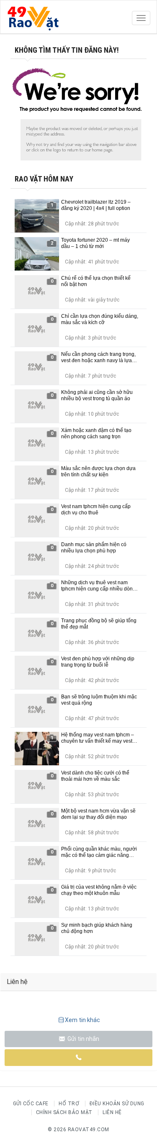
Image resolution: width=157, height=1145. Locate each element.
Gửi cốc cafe (31, 1104)
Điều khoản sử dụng (117, 1104)
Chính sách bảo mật (64, 1112)
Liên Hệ (112, 1112)
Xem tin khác (82, 1020)
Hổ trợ (69, 1104)
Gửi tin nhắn (82, 1038)
